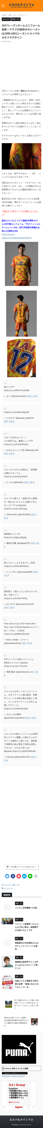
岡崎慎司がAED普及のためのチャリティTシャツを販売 (26, 946)
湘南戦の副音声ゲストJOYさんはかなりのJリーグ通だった (26, 965)
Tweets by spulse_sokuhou (13, 1076)
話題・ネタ (16, 885)
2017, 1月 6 (32, 396)
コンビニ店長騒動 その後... (27, 908)
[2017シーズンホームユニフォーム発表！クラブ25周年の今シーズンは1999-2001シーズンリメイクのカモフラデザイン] (24, 876)
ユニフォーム (8, 888)
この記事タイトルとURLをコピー (22, 867)
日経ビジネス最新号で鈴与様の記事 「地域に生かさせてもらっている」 (27, 984)
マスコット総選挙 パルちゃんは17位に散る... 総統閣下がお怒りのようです (27, 927)
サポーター (7, 885)
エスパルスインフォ (21, 1119)
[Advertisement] (21, 65)
